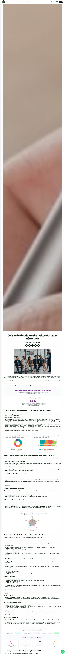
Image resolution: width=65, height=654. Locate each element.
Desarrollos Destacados (28, 1)
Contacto (36, 1)
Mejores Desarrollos (19, 1)
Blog (41, 1)
